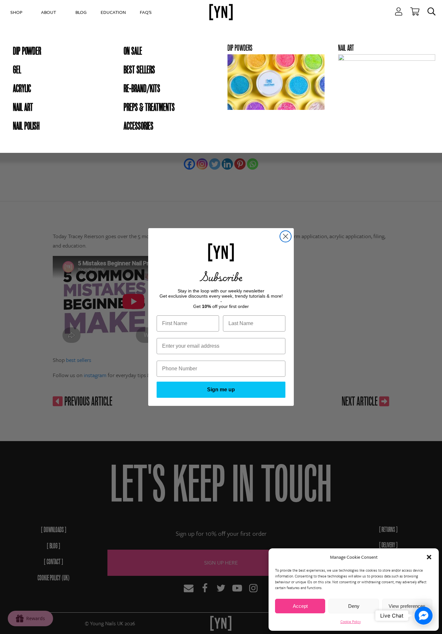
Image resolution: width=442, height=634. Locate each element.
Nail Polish (26, 126)
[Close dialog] (285, 236)
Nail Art (23, 107)
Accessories (138, 126)
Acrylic (22, 88)
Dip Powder (27, 51)
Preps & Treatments (149, 107)
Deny (353, 606)
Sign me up (221, 389)
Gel (17, 70)
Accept (300, 606)
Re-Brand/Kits (142, 88)
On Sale (133, 51)
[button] (429, 557)
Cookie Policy (350, 621)
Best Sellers (139, 70)
